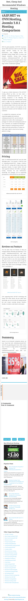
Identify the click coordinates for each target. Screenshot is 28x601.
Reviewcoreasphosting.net (11, 569)
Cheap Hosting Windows (10, 543)
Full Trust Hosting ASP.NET (11, 556)
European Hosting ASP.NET (11, 554)
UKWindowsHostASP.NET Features (14, 292)
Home (14, 439)
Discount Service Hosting (10, 551)
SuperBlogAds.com (19, 599)
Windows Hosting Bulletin (10, 579)
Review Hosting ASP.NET (10, 567)
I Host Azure (7, 562)
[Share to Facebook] (7, 378)
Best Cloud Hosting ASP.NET (11, 538)
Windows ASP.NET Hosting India (12, 575)
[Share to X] (5, 378)
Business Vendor (9, 540)
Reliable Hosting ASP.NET (10, 566)
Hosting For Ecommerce (10, 558)
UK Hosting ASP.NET (9, 573)
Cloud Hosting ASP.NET (10, 547)
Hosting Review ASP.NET (10, 560)
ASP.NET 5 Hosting (9, 534)
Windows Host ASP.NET (10, 577)
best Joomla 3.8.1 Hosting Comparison (11, 36)
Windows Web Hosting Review (12, 582)
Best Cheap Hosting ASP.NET (11, 536)
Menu (4, 11)
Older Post (21, 439)
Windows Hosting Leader (10, 580)
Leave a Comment (7, 41)
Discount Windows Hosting (11, 553)
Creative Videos (8, 549)
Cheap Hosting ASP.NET (10, 541)
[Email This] (2, 378)
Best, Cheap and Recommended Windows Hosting (14, 5)
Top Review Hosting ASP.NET (11, 571)
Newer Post (7, 439)
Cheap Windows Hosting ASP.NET (12, 545)
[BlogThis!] (4, 378)
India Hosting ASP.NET (10, 564)
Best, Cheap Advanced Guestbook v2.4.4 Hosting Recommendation (14, 495)
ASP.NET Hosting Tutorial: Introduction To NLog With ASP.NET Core (14, 507)
